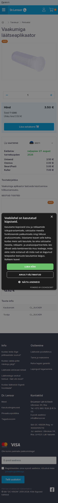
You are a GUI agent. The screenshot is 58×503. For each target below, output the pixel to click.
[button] (29, 282)
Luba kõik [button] (30, 266)
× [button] (51, 217)
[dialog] (28, 251)
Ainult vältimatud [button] (30, 274)
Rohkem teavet (12, 259)
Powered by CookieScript (41, 287)
